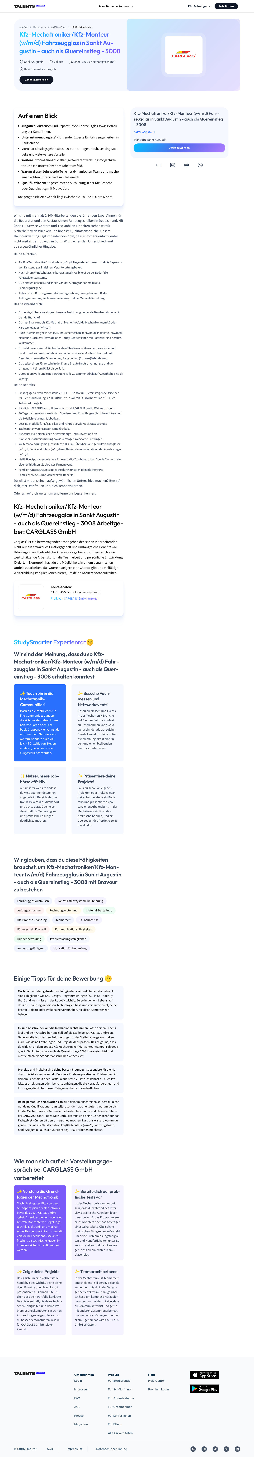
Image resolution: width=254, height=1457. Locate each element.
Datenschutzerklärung (111, 1449)
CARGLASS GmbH (145, 132)
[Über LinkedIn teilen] (186, 165)
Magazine (81, 1424)
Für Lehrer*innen (119, 1416)
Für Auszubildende (121, 1398)
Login (78, 1381)
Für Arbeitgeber (200, 6)
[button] (159, 165)
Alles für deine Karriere (114, 6)
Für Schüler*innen (120, 1389)
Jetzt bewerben (36, 80)
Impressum (82, 1389)
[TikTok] (215, 1449)
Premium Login (158, 1389)
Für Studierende (119, 1381)
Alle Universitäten (120, 1433)
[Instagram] (204, 1449)
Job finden (226, 6)
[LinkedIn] (237, 1449)
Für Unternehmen (120, 1407)
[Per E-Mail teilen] (172, 165)
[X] (226, 1449)
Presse (79, 1416)
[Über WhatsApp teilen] (200, 165)
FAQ (77, 1398)
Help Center (156, 1381)
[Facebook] (193, 1449)
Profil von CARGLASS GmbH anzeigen (75, 598)
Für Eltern (114, 1424)
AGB (77, 1407)
